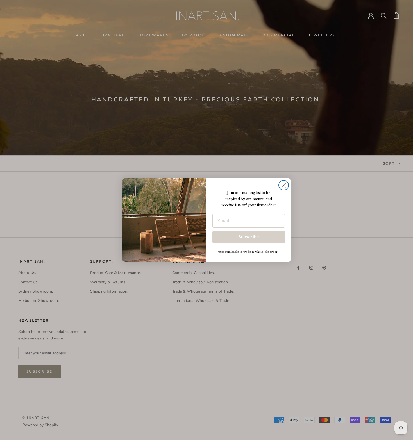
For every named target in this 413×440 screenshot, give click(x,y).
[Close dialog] (284, 185)
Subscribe (249, 237)
